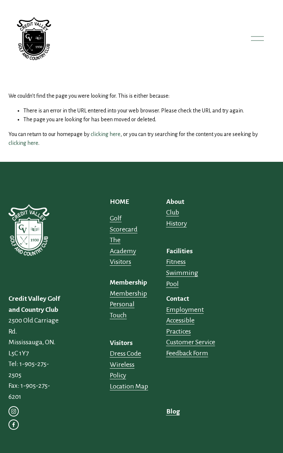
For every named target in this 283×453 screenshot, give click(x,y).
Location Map (129, 386)
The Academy (123, 245)
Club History (176, 218)
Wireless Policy (122, 370)
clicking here (105, 134)
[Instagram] (13, 411)
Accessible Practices (180, 326)
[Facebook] (13, 424)
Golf (116, 218)
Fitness (176, 261)
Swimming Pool (182, 278)
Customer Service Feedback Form (190, 347)
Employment (185, 309)
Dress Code (125, 353)
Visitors (120, 261)
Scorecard (123, 229)
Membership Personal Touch (128, 304)
